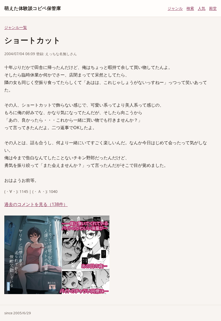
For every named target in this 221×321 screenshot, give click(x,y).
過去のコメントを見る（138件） (36, 204)
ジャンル (175, 8)
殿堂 (213, 8)
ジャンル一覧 (15, 27)
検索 (190, 8)
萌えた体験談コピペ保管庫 (32, 8)
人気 (201, 8)
